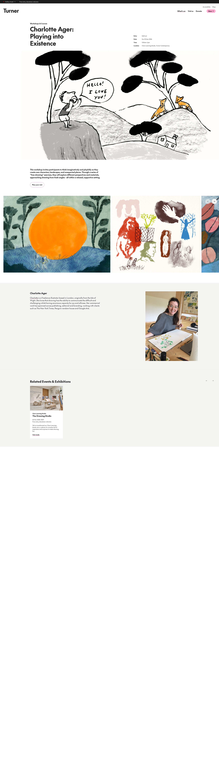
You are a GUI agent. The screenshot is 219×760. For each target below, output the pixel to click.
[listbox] (123, 412)
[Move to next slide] (214, 201)
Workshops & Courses (38, 23)
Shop (214, 7)
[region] (109, 235)
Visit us (190, 11)
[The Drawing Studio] (46, 398)
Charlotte (34, 298)
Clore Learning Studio (39, 413)
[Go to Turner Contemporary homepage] (11, 11)
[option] (56, 235)
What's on (181, 11)
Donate (199, 11)
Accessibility (206, 7)
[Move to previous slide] (207, 201)
